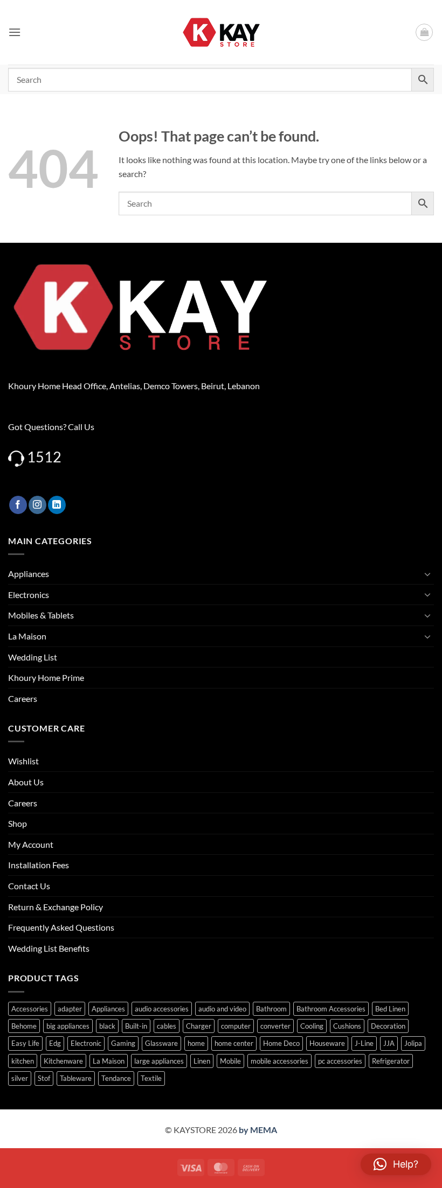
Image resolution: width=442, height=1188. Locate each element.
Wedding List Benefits (48, 948)
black (107, 1026)
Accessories (29, 1008)
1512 (44, 457)
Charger (198, 1026)
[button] (14, 32)
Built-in (136, 1026)
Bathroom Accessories (330, 1008)
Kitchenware (63, 1061)
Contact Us (29, 886)
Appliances (28, 573)
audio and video (222, 1008)
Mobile (230, 1061)
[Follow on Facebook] (18, 505)
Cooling (311, 1026)
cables (166, 1026)
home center (234, 1043)
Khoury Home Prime (46, 677)
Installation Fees (38, 865)
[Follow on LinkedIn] (57, 505)
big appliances (67, 1026)
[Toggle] (427, 573)
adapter (70, 1008)
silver (19, 1078)
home (196, 1043)
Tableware (76, 1078)
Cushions (347, 1026)
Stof (44, 1078)
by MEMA (258, 1129)
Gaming (123, 1043)
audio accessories (162, 1008)
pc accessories (340, 1061)
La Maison (27, 636)
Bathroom (271, 1008)
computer (236, 1026)
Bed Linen (390, 1008)
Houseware (327, 1043)
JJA (389, 1043)
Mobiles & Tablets (41, 615)
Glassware (161, 1043)
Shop (17, 823)
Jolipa (413, 1043)
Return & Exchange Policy (55, 907)
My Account (30, 844)
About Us (26, 782)
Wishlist (23, 761)
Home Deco (281, 1043)
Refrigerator (391, 1061)
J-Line (364, 1043)
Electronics (28, 594)
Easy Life (25, 1043)
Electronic (86, 1043)
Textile (151, 1078)
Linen (202, 1061)
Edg (55, 1043)
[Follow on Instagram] (37, 505)
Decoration (388, 1026)
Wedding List (32, 657)
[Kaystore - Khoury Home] (221, 32)
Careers (22, 698)
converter (275, 1026)
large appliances (159, 1061)
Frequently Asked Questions (61, 927)
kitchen (22, 1061)
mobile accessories (279, 1061)
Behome (24, 1026)
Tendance (116, 1078)
